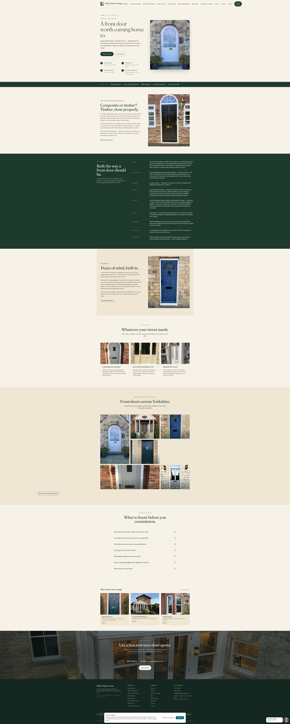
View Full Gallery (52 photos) (49, 493)
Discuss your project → (106, 139)
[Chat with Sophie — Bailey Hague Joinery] (286, 720)
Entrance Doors (161, 4)
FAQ (152, 695)
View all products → (185, 589)
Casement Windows (135, 4)
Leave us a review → (186, 714)
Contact (230, 4)
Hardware (153, 700)
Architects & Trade (155, 693)
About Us (153, 688)
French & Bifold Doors (184, 4)
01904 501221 (177, 690)
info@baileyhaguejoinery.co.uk (152, 661)
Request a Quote (238, 3)
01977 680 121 (132, 661)
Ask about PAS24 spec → (107, 300)
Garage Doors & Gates (207, 4)
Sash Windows (124, 4)
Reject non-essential (168, 717)
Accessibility (190, 720)
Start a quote (145, 667)
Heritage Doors (172, 4)
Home (103, 15)
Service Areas (154, 698)
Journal (223, 4)
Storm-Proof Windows (149, 4)
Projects (217, 4)
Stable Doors (195, 4)
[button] (274, 719)
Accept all (179, 717)
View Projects (120, 54)
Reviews (153, 703)
